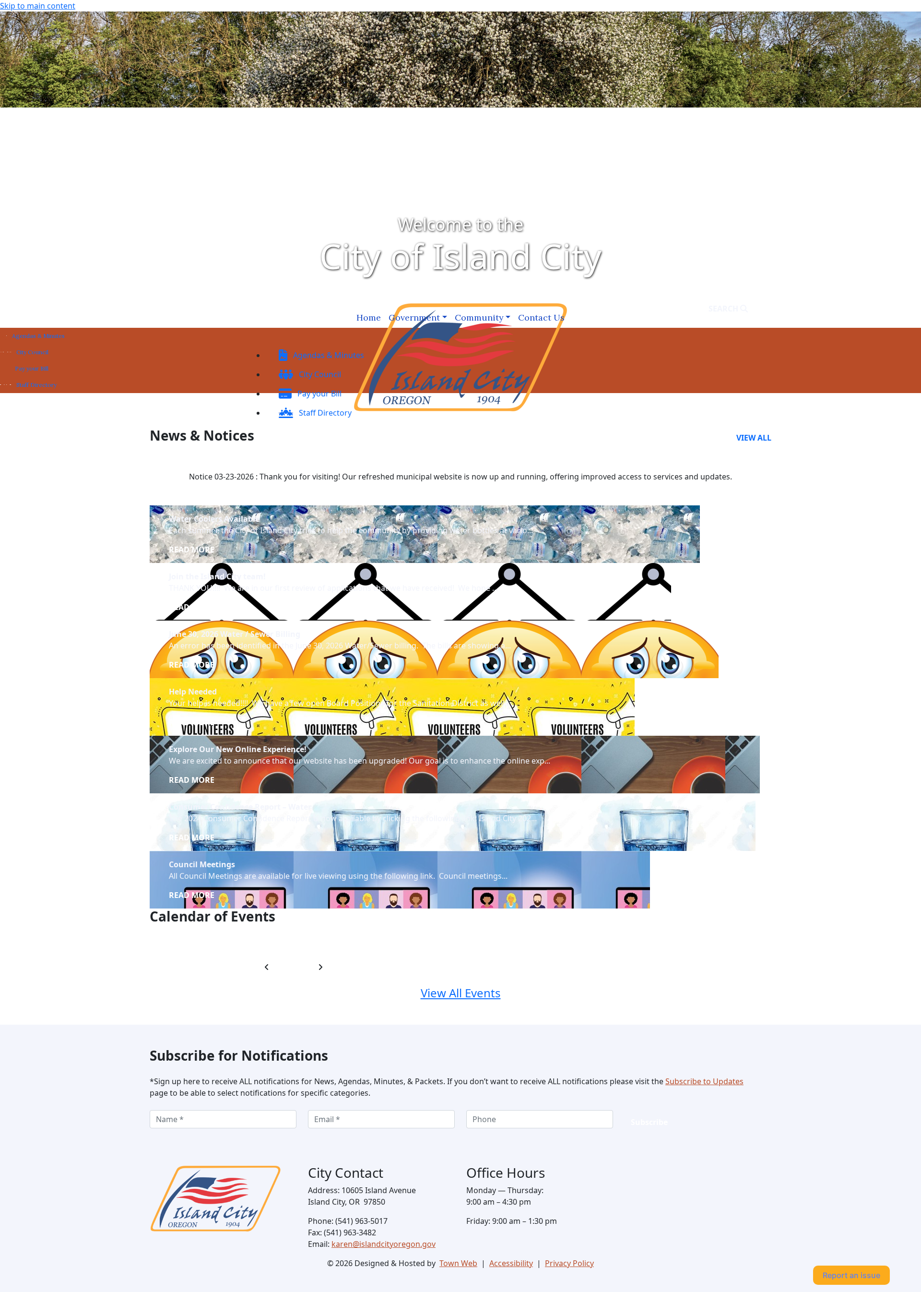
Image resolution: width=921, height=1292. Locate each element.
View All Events (461, 993)
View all (753, 437)
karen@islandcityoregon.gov (383, 1244)
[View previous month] (266, 967)
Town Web (458, 1263)
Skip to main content (37, 5)
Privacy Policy (569, 1263)
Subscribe (649, 1122)
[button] (418, 317)
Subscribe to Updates (704, 1081)
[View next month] (320, 967)
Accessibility (511, 1263)
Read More (191, 549)
